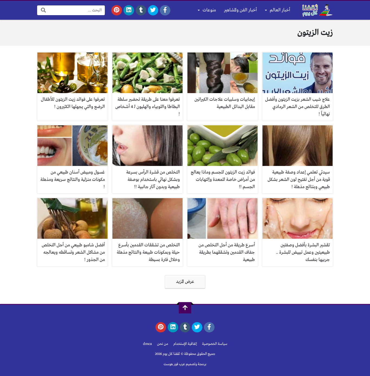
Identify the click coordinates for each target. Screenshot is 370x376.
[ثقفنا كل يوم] (317, 10)
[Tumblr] (141, 10)
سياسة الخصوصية (214, 344)
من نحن (162, 344)
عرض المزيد (185, 282)
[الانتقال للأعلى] (185, 307)
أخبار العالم (280, 10)
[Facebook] (165, 10)
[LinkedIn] (129, 10)
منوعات (209, 10)
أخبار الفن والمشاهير (240, 10)
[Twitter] (153, 10)
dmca (147, 344)
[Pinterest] (116, 10)
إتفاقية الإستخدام (185, 344)
